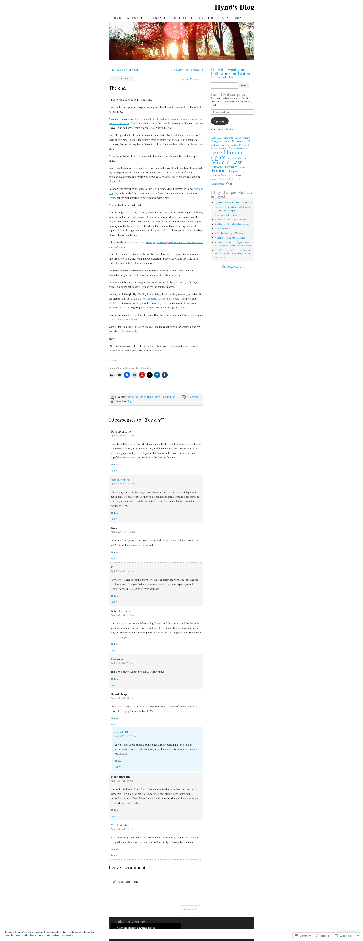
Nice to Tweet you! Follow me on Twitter (230, 71)
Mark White (119, 825)
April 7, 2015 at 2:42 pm (122, 828)
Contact (158, 17)
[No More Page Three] (233, 266)
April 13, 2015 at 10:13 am (123, 483)
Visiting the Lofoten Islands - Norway (232, 223)
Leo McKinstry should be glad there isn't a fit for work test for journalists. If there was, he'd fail (233, 253)
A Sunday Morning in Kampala (229, 233)
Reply (114, 470)
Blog (129, 401)
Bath (213, 137)
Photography (230, 167)
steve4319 (121, 732)
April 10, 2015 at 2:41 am (122, 571)
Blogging (133, 397)
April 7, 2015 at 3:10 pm (122, 780)
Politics (219, 170)
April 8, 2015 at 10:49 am (122, 614)
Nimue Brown (120, 479)
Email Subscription (228, 94)
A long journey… (223, 228)
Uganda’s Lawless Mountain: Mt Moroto (233, 202)
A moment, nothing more (226, 214)
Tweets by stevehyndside (222, 76)
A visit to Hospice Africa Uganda (230, 237)
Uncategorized (217, 183)
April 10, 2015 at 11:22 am (123, 531)
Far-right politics (229, 145)
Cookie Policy (66, 935)
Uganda (235, 179)
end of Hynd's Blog (150, 397)
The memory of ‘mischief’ (187, 69)
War (229, 183)
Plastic (242, 166)
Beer (219, 137)
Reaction (207, 17)
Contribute (182, 17)
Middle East (226, 162)
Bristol (238, 137)
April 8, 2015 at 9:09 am (125, 735)
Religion (233, 171)
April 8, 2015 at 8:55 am (122, 662)
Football (223, 148)
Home (116, 17)
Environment (239, 141)
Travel (223, 179)
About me (136, 17)
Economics (225, 141)
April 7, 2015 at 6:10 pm (122, 697)
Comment (190, 909)
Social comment (235, 175)
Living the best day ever (123, 69)
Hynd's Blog (234, 6)
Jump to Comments (189, 79)
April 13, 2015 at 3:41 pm (122, 435)
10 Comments (194, 397)
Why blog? (231, 17)
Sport (214, 179)
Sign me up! (219, 121)
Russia (242, 171)
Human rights (227, 154)
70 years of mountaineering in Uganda (232, 219)
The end (117, 87)
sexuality (215, 175)
